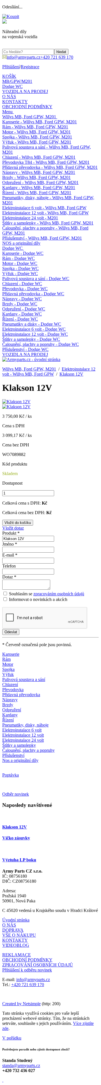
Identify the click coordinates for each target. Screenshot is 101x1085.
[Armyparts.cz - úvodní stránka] (31, 359)
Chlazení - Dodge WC (22, 283)
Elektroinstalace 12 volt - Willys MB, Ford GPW (45, 212)
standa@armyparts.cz (21, 1065)
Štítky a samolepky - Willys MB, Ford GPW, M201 (47, 223)
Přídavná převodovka (21, 694)
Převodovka (13, 689)
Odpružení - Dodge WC (23, 309)
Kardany (10, 714)
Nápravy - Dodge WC (22, 298)
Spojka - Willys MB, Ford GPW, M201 (37, 137)
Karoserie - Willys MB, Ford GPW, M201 (39, 121)
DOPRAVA (13, 930)
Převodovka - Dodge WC (25, 288)
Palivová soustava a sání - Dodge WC (35, 278)
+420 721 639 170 (27, 984)
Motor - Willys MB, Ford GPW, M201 (36, 132)
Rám (6, 659)
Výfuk (8, 674)
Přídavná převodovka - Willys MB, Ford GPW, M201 (50, 167)
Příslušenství (13, 755)
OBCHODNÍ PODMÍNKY (27, 106)
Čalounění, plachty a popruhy (28, 750)
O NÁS (9, 96)
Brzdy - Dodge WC (19, 303)
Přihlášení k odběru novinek (27, 970)
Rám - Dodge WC (18, 258)
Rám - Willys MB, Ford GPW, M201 (35, 126)
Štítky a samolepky (19, 745)
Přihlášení (11, 66)
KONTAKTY (15, 101)
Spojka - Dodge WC (20, 268)
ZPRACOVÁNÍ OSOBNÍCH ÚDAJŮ (37, 965)
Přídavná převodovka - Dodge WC (33, 293)
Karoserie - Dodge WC (22, 253)
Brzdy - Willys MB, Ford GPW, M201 (36, 177)
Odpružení (11, 709)
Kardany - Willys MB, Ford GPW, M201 (38, 187)
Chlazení (10, 684)
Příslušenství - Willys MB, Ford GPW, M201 (42, 238)
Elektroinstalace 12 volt (23, 735)
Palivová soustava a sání (23, 679)
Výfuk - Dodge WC (20, 273)
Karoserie (10, 654)
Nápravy (10, 699)
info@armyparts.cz (33, 979)
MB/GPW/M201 (17, 81)
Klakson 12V (71, 374)
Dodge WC (12, 86)
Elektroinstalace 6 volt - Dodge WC (34, 329)
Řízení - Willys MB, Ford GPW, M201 (36, 192)
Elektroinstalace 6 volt (22, 730)
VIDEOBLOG (15, 945)
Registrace (30, 66)
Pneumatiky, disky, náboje (25, 725)
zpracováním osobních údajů (58, 593)
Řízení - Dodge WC (20, 319)
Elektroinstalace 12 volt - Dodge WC (35, 334)
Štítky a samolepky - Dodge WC (31, 339)
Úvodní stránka (15, 920)
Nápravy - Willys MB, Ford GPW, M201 (38, 172)
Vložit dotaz (13, 528)
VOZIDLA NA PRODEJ (25, 91)
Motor (7, 664)
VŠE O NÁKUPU (19, 935)
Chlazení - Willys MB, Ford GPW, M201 (38, 157)
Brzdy (7, 704)
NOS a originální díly (21, 243)
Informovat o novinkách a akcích (37, 599)
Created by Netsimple (21, 1003)
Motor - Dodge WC (19, 263)
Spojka (8, 669)
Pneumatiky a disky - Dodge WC (31, 324)
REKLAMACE (16, 954)
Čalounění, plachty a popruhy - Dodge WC (40, 344)
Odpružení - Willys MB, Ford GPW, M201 (40, 182)
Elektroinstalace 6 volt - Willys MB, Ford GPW (44, 207)
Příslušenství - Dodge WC (25, 349)
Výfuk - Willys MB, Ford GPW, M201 (36, 142)
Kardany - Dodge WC (22, 314)
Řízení (8, 720)
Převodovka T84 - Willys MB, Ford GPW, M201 (45, 162)
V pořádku (11, 1038)
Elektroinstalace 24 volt (23, 740)
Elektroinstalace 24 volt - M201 (30, 217)
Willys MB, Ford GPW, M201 (29, 116)
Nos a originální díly (20, 760)
